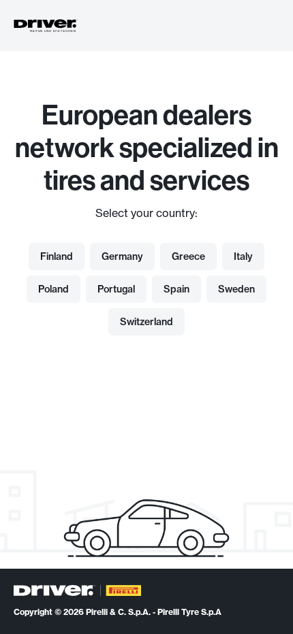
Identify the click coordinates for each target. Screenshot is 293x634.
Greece (188, 256)
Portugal (116, 289)
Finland (56, 256)
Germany (122, 256)
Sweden (236, 289)
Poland (53, 289)
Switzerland (146, 322)
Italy (243, 256)
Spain (176, 289)
